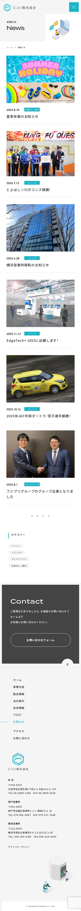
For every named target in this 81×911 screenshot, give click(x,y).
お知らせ (18, 722)
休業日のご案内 (18, 565)
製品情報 (18, 694)
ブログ (17, 715)
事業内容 (18, 687)
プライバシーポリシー (19, 846)
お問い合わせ (21, 738)
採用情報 (18, 708)
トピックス (16, 552)
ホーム (10, 47)
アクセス (18, 731)
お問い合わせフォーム (40, 640)
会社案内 (18, 701)
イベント (15, 545)
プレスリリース (18, 559)
